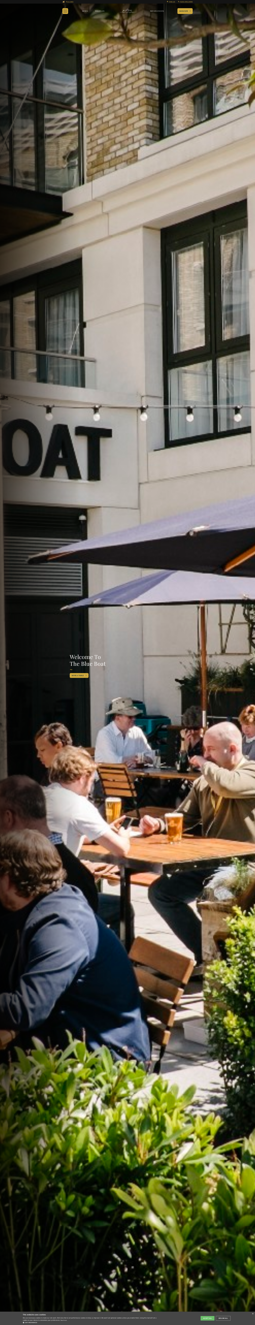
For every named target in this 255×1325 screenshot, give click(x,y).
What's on (99, 11)
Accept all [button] (207, 1318)
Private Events (157, 11)
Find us (172, 2)
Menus (85, 11)
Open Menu (65, 11)
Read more (64, 1320)
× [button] (253, 1314)
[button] (90, 1322)
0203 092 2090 (186, 2)
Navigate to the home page (127, 11)
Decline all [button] (223, 1318)
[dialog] (127, 1318)
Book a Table (78, 675)
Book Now (183, 11)
